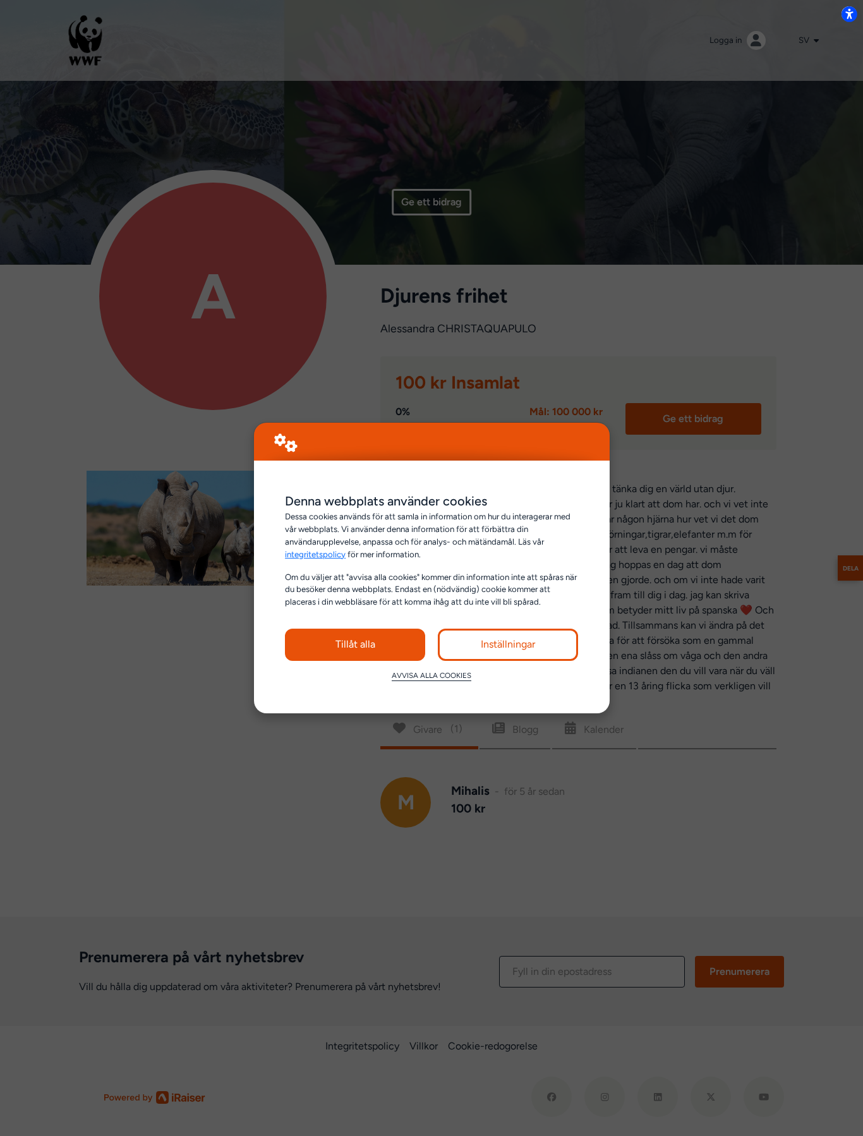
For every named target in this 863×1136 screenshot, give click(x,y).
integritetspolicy (315, 554)
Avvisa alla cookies (431, 675)
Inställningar (508, 644)
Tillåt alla (355, 644)
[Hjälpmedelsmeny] (849, 13)
